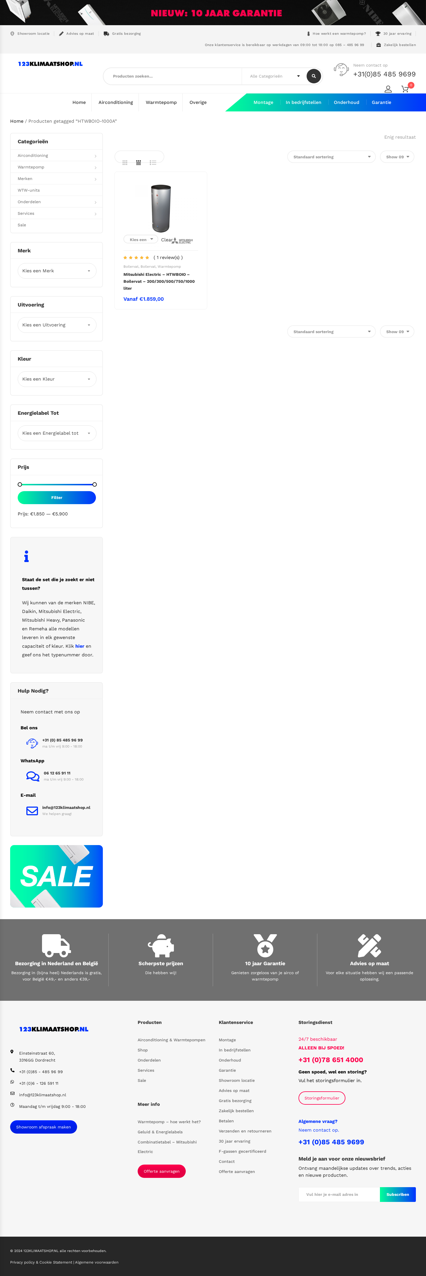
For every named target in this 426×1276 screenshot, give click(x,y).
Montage (263, 102)
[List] (153, 162)
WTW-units (29, 190)
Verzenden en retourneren (245, 1131)
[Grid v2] (138, 162)
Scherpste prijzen (161, 963)
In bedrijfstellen (303, 102)
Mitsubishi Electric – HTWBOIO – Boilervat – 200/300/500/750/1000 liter (159, 281)
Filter (56, 497)
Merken (25, 178)
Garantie (381, 102)
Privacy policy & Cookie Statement (41, 1262)
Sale (22, 225)
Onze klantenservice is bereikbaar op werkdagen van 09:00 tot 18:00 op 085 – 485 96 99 (283, 45)
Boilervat (131, 267)
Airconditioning (116, 102)
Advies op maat (80, 34)
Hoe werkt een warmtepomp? (339, 34)
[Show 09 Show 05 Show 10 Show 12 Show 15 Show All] (397, 156)
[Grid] (125, 162)
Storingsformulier (322, 1098)
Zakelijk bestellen (400, 45)
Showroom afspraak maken (43, 1127)
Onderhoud (346, 102)
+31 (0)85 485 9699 (331, 1142)
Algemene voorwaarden (97, 1262)
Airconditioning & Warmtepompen (171, 1040)
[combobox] (57, 271)
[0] (408, 90)
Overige (198, 102)
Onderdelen (29, 201)
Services (26, 213)
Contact (227, 1161)
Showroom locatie (33, 34)
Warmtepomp (161, 102)
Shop (143, 1050)
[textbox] (57, 270)
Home (79, 102)
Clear (167, 240)
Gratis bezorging (126, 34)
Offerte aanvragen (162, 1171)
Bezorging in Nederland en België (56, 963)
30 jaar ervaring (397, 34)
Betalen (226, 1121)
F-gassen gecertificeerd (242, 1151)
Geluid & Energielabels (160, 1132)
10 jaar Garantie (265, 963)
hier (79, 646)
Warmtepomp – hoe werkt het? (169, 1121)
